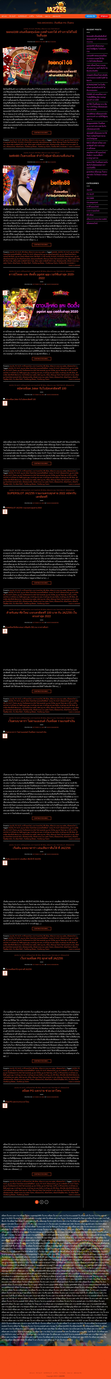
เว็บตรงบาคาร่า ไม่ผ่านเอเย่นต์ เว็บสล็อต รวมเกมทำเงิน (41, 721)
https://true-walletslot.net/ (91, 1366)
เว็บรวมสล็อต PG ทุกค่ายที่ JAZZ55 (41, 958)
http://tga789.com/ (35, 1354)
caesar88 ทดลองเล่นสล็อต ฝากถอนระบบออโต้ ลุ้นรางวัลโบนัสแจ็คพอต (97, 58)
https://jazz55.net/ (42, 1359)
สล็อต (54, 142)
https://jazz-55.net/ (65, 1361)
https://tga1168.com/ (9, 1354)
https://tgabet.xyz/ (23, 1354)
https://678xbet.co (103, 1354)
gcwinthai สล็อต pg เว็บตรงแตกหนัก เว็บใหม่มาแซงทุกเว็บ (97, 174)
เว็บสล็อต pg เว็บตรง (44, 146)
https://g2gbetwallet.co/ (72, 1364)
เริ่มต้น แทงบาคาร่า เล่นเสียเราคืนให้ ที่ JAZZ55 (41, 847)
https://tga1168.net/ (48, 1354)
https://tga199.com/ (83, 1357)
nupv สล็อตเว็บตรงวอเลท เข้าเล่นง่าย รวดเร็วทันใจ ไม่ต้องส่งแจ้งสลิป (97, 68)
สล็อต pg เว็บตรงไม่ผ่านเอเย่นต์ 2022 (68, 1077)
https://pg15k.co (24, 1351)
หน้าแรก (4, 16)
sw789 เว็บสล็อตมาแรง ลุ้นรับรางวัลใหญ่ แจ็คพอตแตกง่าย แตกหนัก (97, 106)
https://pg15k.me (102, 1349)
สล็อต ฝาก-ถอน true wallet (50, 28)
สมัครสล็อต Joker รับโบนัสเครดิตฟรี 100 (41, 388)
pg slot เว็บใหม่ (50, 370)
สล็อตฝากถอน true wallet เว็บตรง (43, 377)
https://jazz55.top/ (26, 1361)
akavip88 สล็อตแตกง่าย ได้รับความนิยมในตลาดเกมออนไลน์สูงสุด (97, 136)
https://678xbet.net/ (89, 1354)
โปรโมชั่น (39, 16)
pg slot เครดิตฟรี (61, 1070)
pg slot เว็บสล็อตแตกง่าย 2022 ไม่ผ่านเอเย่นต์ (31, 370)
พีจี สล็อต (38, 28)
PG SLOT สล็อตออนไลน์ (34, 254)
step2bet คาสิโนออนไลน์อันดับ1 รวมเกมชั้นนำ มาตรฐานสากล (96, 155)
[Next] (46, 1202)
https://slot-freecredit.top (91, 1359)
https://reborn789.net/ (97, 1357)
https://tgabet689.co (39, 1366)
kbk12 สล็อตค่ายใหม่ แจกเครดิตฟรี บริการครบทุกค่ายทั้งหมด (96, 145)
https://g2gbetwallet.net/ (31, 1364)
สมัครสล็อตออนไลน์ (45, 142)
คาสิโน (31, 16)
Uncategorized (92, 202)
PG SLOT (12, 16)
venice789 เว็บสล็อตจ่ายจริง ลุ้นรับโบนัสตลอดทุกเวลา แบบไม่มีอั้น (97, 165)
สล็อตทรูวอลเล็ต (54, 144)
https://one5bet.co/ (70, 1357)
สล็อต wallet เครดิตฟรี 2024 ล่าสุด (45, 261)
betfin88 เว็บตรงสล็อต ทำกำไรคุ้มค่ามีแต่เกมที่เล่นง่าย (41, 155)
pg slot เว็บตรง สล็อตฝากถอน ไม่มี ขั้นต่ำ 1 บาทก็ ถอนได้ (32, 256)
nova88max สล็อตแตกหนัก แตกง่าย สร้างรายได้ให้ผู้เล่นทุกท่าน (97, 116)
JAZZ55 (54, 140)
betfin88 (54, 252)
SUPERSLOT (22, 16)
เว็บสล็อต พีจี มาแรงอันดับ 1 (59, 146)
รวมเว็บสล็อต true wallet (29, 375)
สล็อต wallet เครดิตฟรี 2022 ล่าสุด (16, 144)
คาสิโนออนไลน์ (25, 271)
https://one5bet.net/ (56, 1357)
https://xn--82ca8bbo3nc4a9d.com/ (52, 1364)
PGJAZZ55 (27, 142)
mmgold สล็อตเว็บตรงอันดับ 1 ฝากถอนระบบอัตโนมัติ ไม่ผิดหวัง (97, 77)
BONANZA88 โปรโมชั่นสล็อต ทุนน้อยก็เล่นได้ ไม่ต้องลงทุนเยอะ (96, 87)
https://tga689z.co (23, 1349)
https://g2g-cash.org (63, 1349)
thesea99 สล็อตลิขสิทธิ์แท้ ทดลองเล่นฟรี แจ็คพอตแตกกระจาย (97, 39)
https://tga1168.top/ (62, 1354)
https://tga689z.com (10, 1349)
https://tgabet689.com (9, 1366)
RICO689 (90, 198)
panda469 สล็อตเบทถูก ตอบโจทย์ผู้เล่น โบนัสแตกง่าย (96, 48)
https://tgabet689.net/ (25, 1366)
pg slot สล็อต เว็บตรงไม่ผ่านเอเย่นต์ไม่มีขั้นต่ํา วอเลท (37, 368)
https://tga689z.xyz (36, 1349)
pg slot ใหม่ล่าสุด (61, 370)
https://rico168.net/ (29, 1357)
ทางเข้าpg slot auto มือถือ (51, 373)
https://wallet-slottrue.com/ (74, 1366)
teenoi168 (35, 142)
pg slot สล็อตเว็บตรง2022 (51, 254)
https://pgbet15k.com (49, 1351)
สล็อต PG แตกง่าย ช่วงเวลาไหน (41, 1090)
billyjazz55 (52, 41)
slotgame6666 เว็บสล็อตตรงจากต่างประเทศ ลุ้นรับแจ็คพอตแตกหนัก (96, 126)
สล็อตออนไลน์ (10, 146)
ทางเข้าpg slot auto (36, 373)
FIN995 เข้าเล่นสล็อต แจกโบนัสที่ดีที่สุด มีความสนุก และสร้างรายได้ (96, 97)
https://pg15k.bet (90, 1349)
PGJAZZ (21, 142)
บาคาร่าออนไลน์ (35, 271)
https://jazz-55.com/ (51, 1361)
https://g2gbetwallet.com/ (13, 1364)
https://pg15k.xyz (13, 1351)
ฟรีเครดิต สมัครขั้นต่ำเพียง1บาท (69, 1075)
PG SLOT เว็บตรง (11, 370)
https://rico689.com (49, 1349)
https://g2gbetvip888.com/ (93, 1361)
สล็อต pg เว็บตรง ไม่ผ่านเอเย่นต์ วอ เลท (55, 259)
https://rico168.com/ (42, 1357)
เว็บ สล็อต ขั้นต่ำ (26, 263)
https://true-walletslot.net (11, 1359)
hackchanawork (53, 284)
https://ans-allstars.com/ (14, 1357)
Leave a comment (74, 146)
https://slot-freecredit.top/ (60, 1369)
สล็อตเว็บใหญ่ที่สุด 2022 (60, 1079)
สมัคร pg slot (41, 375)
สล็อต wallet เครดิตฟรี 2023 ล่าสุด (38, 144)
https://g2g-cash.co (77, 1349)
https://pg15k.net (36, 1351)
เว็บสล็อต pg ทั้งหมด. (31, 146)
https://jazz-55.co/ (38, 1361)
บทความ (47, 16)
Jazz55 (26, 28)
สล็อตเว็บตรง (20, 146)
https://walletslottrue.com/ (55, 1366)
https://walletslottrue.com (56, 1359)
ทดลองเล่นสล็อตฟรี (36, 259)
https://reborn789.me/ (27, 1359)
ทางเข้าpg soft (64, 373)
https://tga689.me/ (99, 1364)
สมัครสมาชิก (57, 16)
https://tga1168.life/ (75, 1354)
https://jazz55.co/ (77, 1361)
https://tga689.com (86, 1364)
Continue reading (41, 132)
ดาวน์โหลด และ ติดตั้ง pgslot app (19, 373)
